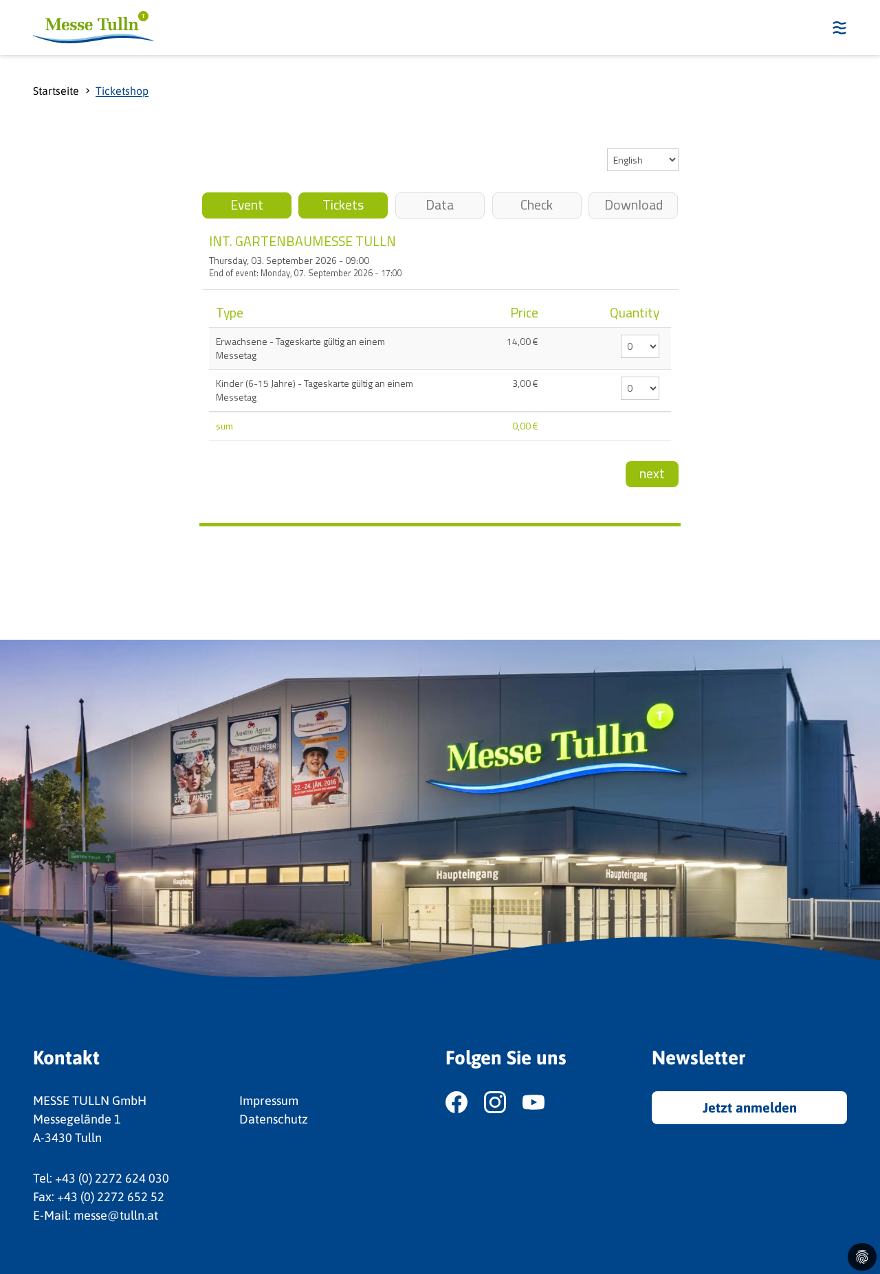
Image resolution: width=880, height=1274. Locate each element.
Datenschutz (273, 1119)
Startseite (56, 91)
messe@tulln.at (116, 1215)
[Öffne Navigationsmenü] (835, 27)
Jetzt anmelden (750, 1107)
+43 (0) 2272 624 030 (112, 1178)
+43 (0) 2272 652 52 (110, 1196)
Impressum (268, 1100)
